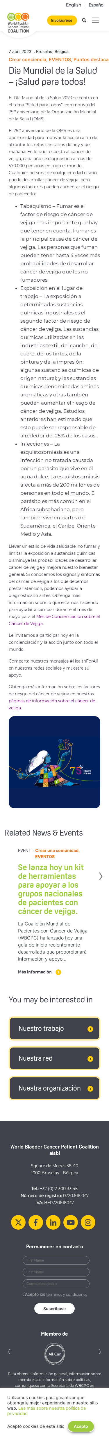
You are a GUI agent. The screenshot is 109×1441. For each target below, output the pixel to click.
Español (97, 5)
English (73, 5)
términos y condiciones (66, 1294)
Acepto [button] (81, 1426)
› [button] (103, 875)
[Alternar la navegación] (95, 20)
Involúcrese (61, 20)
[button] (9, 1351)
